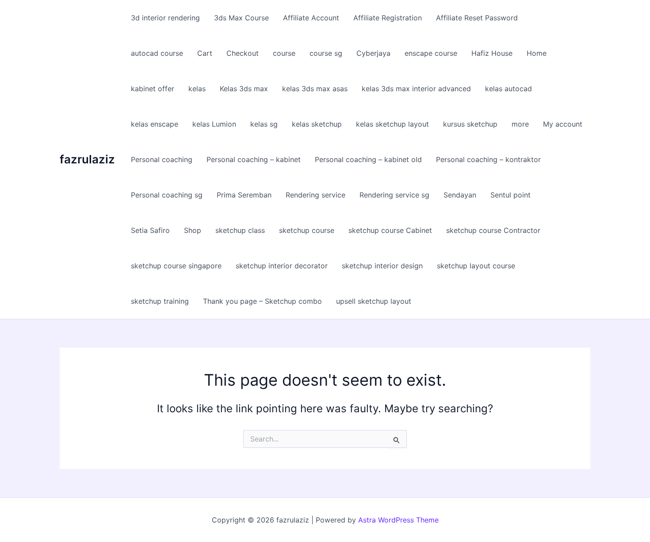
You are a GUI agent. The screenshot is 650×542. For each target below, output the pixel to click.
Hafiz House (491, 53)
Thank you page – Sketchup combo (262, 301)
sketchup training (160, 301)
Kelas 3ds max (244, 88)
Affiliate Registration (387, 17)
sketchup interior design (382, 265)
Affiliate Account (311, 17)
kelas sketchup (317, 124)
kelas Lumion (214, 124)
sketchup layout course (476, 265)
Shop (192, 230)
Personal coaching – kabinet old (368, 159)
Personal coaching (161, 159)
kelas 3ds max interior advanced (416, 88)
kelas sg (264, 124)
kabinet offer (152, 88)
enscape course (431, 53)
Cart (204, 53)
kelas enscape (154, 124)
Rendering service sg (394, 194)
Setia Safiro (150, 230)
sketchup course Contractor (493, 230)
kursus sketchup (470, 124)
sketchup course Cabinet (390, 230)
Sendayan (460, 194)
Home (537, 53)
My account (562, 124)
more (520, 124)
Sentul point (510, 194)
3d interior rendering (165, 17)
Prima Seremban (244, 194)
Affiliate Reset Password (477, 17)
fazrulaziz (87, 159)
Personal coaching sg (167, 194)
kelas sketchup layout (392, 124)
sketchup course (306, 230)
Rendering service (315, 194)
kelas (197, 88)
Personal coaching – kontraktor (488, 159)
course (284, 53)
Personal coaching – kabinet (253, 159)
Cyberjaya (373, 53)
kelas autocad (508, 88)
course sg (326, 53)
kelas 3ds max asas (315, 88)
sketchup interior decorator (282, 265)
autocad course (157, 53)
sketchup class (240, 230)
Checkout (242, 53)
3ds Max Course (241, 17)
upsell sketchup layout (373, 301)
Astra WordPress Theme (398, 519)
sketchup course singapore (176, 265)
